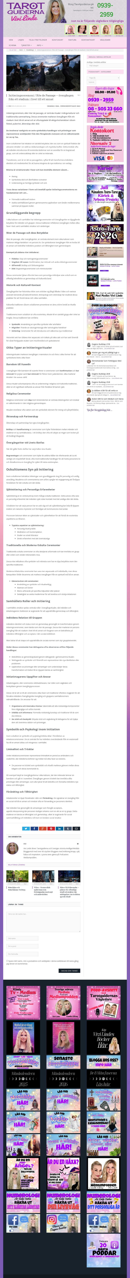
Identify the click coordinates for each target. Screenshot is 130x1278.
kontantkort (88, 40)
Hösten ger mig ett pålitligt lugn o (105, 352)
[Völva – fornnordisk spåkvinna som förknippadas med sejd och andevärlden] (43, 877)
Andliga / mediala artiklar (96, 62)
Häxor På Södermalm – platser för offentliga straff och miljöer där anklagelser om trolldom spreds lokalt (70, 892)
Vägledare (105, 40)
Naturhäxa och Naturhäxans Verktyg (16, 888)
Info (39, 45)
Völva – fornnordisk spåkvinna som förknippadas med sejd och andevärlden (43, 891)
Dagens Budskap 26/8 (101, 374)
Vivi (10, 106)
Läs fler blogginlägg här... (99, 410)
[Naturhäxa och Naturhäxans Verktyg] (17, 877)
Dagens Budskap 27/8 (101, 344)
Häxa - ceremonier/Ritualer (65, 106)
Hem (11, 40)
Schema (12, 45)
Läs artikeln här (109, 348)
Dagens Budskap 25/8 (101, 382)
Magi (78, 106)
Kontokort (57, 40)
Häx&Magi (51, 106)
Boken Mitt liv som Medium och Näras (108, 399)
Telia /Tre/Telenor (38, 40)
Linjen (21, 40)
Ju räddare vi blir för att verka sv (105, 390)
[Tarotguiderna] (37, 11)
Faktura (72, 40)
